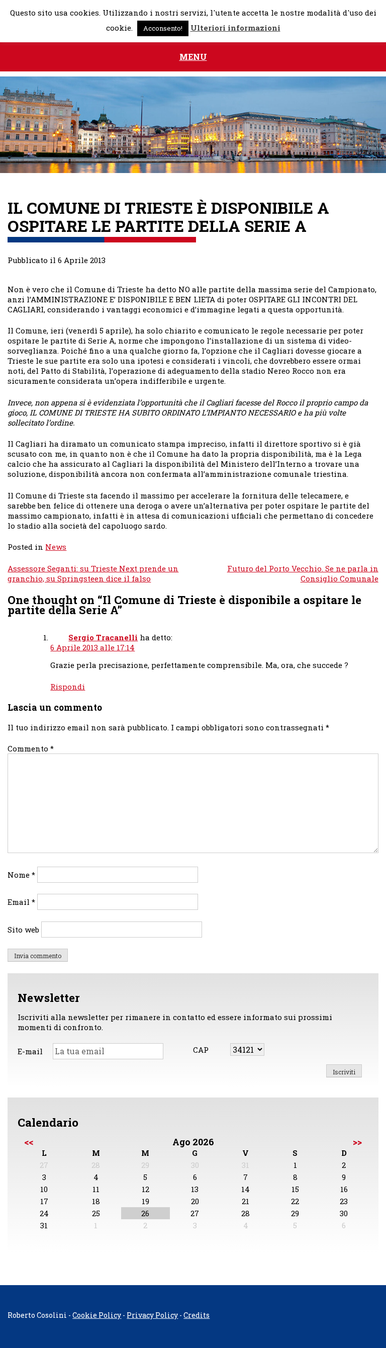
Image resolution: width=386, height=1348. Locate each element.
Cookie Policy (96, 1315)
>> (357, 1142)
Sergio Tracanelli (103, 637)
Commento (31, 748)
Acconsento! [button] (162, 28)
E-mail (30, 1051)
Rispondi (67, 687)
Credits (196, 1315)
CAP (201, 1050)
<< (28, 1142)
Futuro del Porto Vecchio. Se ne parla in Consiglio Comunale (302, 573)
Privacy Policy (152, 1315)
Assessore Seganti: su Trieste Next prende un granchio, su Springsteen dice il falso (93, 573)
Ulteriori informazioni (235, 28)
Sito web (23, 929)
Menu (193, 56)
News (55, 547)
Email (21, 902)
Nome (21, 875)
